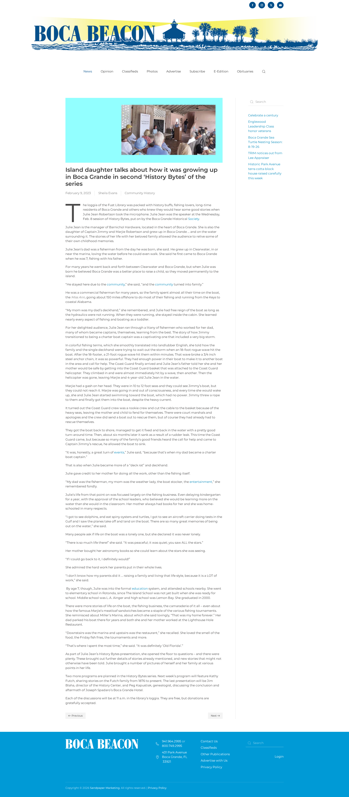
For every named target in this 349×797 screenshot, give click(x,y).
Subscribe (197, 71)
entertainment (201, 482)
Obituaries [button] (245, 71)
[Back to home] (174, 33)
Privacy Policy (211, 767)
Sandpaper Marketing (105, 788)
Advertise (173, 71)
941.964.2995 (171, 741)
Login (279, 756)
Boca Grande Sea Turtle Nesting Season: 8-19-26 (265, 142)
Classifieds (130, 71)
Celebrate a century (263, 115)
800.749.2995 (172, 746)
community (116, 284)
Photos (152, 71)
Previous (77, 715)
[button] (264, 71)
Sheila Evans (107, 193)
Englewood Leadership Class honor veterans (261, 126)
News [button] (87, 71)
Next (214, 715)
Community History (140, 193)
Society (193, 219)
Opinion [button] (107, 71)
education (140, 588)
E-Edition (221, 71)
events (119, 452)
